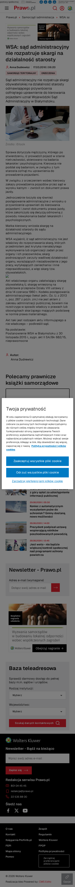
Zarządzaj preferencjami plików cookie (37, 481)
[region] (37, 443)
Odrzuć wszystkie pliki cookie (37, 472)
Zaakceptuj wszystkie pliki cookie (37, 461)
